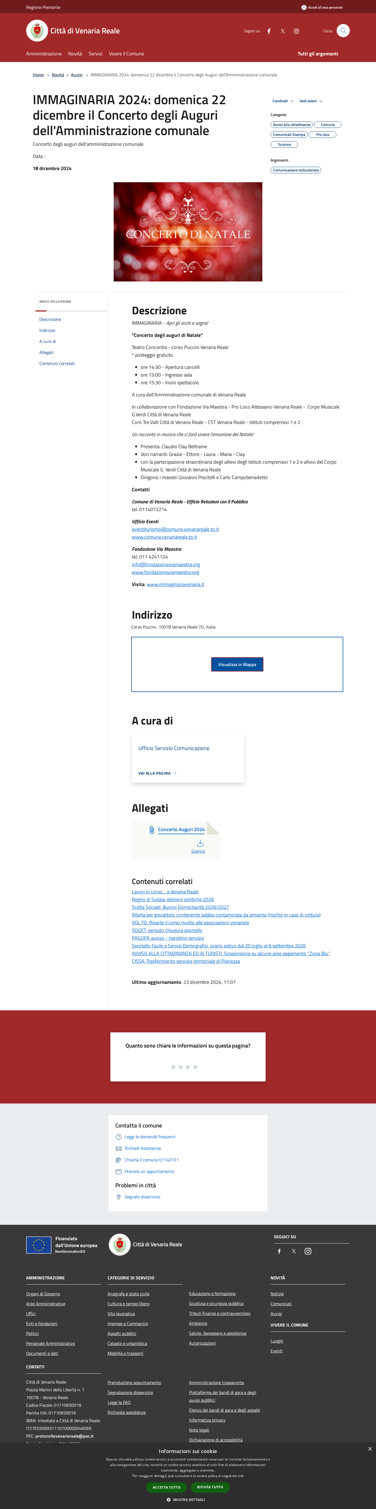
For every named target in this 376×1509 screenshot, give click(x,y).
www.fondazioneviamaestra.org (165, 572)
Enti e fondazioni (42, 1323)
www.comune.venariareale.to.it (164, 537)
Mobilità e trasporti (125, 1353)
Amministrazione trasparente (216, 1382)
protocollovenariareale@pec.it (65, 1436)
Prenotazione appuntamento (134, 1382)
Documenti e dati (42, 1353)
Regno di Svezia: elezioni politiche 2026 (173, 899)
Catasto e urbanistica (127, 1343)
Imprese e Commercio (128, 1323)
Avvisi (77, 74)
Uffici (31, 1313)
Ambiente (198, 1323)
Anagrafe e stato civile (128, 1293)
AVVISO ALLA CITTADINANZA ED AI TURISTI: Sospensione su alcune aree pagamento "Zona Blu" (231, 953)
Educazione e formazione (212, 1293)
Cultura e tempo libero (128, 1303)
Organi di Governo (43, 1293)
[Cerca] (343, 30)
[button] (188, 1499)
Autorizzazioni (202, 1343)
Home (38, 74)
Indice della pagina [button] (55, 301)
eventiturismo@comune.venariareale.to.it (175, 529)
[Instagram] (294, 30)
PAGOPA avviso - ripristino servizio (168, 938)
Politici (32, 1333)
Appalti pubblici (122, 1333)
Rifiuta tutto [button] (210, 1487)
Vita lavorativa (121, 1313)
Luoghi (277, 1341)
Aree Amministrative (45, 1303)
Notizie (277, 1293)
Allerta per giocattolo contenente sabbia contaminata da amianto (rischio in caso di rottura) (226, 915)
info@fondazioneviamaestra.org (166, 564)
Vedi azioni (308, 101)
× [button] (370, 1449)
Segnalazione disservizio (130, 1392)
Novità (58, 74)
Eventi (277, 1350)
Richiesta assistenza (127, 1412)
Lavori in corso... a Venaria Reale (165, 891)
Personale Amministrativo (50, 1343)
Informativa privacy (207, 1420)
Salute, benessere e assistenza (217, 1333)
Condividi (280, 101)
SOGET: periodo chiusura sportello (167, 930)
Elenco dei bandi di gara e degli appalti (224, 1410)
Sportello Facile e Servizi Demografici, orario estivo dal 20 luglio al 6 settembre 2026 (219, 945)
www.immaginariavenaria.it (175, 584)
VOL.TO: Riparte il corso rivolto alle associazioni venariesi (190, 922)
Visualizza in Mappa (237, 664)
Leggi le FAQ (119, 1402)
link (241, 1475)
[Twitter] (280, 30)
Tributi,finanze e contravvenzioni (219, 1313)
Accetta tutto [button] (167, 1487)
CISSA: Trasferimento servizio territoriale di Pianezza (186, 961)
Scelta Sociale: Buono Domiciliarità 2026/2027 (180, 907)
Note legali (199, 1430)
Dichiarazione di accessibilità (216, 1439)
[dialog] (188, 1476)
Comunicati (281, 1303)
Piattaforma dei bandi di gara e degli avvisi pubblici (222, 1396)
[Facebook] (266, 30)
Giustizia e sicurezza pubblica (216, 1303)
